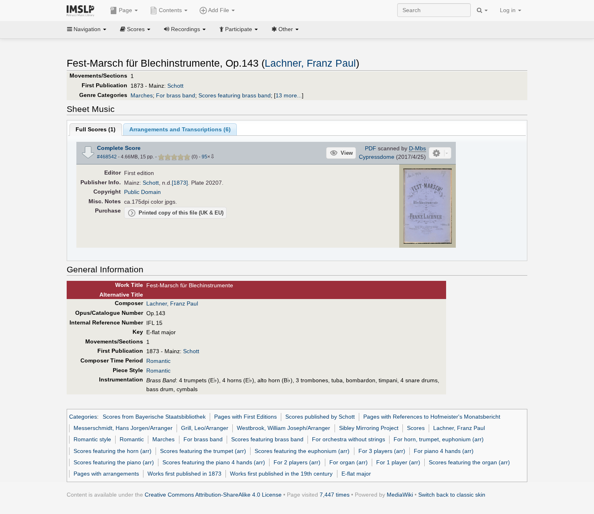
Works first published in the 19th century (281, 473)
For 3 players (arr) (381, 451)
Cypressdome (376, 157)
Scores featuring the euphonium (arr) (302, 451)
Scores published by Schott (320, 416)
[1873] (180, 182)
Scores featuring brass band (234, 95)
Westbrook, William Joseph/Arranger (283, 428)
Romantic (158, 361)
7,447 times (335, 494)
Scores (416, 428)
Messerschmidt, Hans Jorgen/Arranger (123, 428)
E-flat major (356, 473)
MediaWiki (400, 494)
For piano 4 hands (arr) (444, 451)
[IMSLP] (82, 10)
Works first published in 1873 (184, 473)
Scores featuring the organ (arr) (469, 462)
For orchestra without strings (348, 439)
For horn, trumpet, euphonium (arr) (439, 439)
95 (204, 157)
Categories (83, 416)
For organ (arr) (348, 462)
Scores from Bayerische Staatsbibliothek (154, 416)
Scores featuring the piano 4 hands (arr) (213, 462)
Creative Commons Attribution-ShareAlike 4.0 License (213, 494)
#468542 (107, 157)
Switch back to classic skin (451, 494)
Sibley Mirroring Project (368, 428)
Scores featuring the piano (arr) (114, 462)
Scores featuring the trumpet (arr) (203, 451)
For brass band (175, 95)
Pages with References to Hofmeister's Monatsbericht (431, 416)
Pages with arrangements (106, 473)
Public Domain (142, 192)
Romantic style (92, 439)
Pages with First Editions (245, 416)
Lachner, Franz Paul (310, 63)
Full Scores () (96, 129)
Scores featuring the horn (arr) (113, 451)
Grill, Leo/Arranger (204, 428)
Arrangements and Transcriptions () (180, 129)
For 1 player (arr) (398, 462)
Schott (175, 85)
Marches (142, 95)
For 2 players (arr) (297, 462)
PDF (370, 148)
